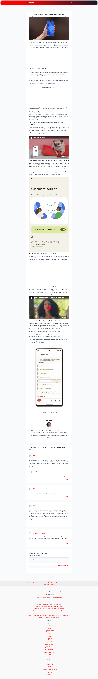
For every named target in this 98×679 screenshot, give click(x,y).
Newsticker (29, 582)
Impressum (67, 582)
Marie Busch (36, 532)
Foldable (49, 628)
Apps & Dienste (40, 591)
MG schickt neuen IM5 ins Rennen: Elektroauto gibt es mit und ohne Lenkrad (49, 599)
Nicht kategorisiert (49, 649)
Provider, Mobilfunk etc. (49, 652)
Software (49, 661)
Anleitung (49, 657)
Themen (45, 582)
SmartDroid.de (33, 591)
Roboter (49, 635)
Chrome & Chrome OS (50, 667)
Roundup (49, 659)
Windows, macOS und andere (50, 669)
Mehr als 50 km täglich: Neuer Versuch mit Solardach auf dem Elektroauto (49, 602)
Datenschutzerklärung (49, 584)
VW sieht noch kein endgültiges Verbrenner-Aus (49, 617)
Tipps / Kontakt (51, 582)
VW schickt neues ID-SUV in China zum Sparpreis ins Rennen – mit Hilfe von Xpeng (49, 610)
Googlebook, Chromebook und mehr (49, 631)
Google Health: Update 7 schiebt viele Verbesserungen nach (49, 597)
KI (49, 671)
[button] (71, 2)
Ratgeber (49, 656)
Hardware (49, 625)
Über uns (58, 582)
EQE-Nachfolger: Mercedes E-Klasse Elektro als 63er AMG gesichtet (49, 608)
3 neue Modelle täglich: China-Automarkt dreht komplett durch (49, 604)
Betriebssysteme (49, 664)
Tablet (49, 639)
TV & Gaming (49, 641)
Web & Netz (49, 672)
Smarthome (49, 636)
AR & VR (50, 627)
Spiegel (59, 432)
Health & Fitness (49, 644)
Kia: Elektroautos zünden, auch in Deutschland (49, 613)
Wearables (49, 643)
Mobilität (49, 633)
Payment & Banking (49, 651)
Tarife (49, 654)
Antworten (67, 470)
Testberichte (49, 675)
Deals (49, 623)
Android (50, 666)
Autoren (62, 582)
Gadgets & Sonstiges (49, 630)
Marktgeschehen (49, 647)
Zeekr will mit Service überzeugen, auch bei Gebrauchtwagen (49, 606)
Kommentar (49, 646)
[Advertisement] (49, 58)
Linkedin (49, 437)
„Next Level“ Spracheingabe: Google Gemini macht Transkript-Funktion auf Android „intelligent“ (49, 615)
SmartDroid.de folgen (38, 582)
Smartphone (49, 638)
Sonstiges (49, 674)
